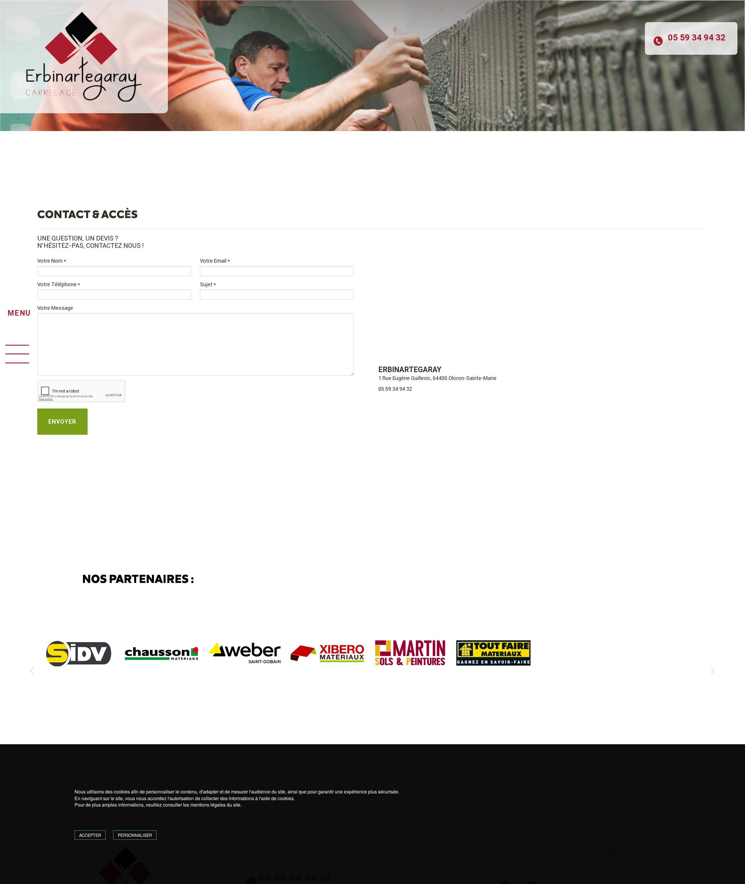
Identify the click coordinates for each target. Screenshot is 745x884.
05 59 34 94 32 (395, 389)
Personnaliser (135, 835)
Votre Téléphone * (58, 284)
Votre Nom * (51, 260)
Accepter (90, 835)
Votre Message (55, 308)
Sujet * (208, 284)
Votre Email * (215, 260)
